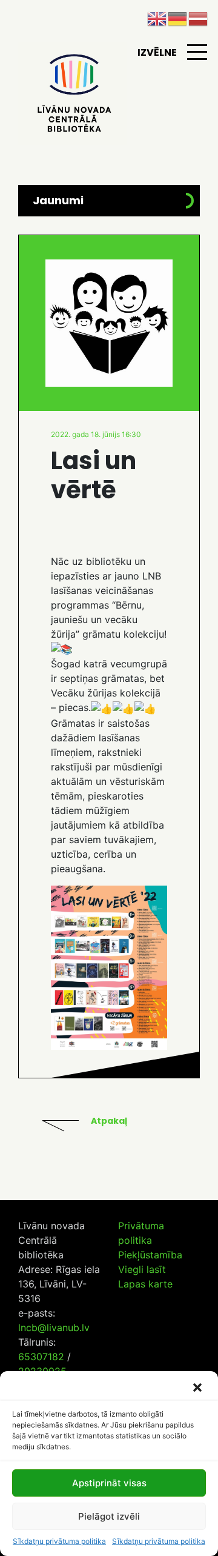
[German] (178, 18)
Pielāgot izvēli (109, 1516)
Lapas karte (145, 1284)
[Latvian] (198, 18)
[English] (157, 18)
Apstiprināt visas (109, 1483)
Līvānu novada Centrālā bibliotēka (72, 93)
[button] (198, 1387)
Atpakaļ (109, 1121)
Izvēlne (157, 52)
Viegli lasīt (142, 1269)
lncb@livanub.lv (54, 1327)
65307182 (41, 1357)
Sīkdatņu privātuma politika (59, 1541)
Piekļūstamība (150, 1255)
